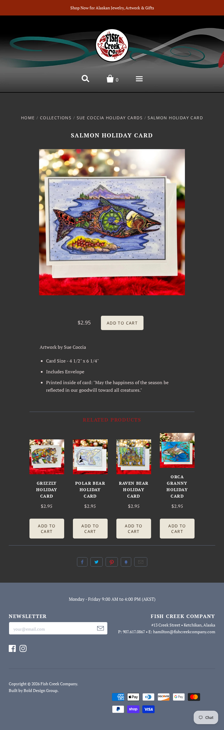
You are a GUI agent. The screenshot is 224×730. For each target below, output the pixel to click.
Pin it (112, 562)
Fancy (126, 562)
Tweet (96, 562)
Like (82, 562)
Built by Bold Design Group (33, 690)
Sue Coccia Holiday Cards (110, 117)
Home (28, 117)
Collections (55, 117)
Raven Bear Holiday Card (134, 489)
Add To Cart (46, 528)
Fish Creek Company (59, 683)
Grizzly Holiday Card (46, 489)
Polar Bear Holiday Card (90, 489)
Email (140, 562)
